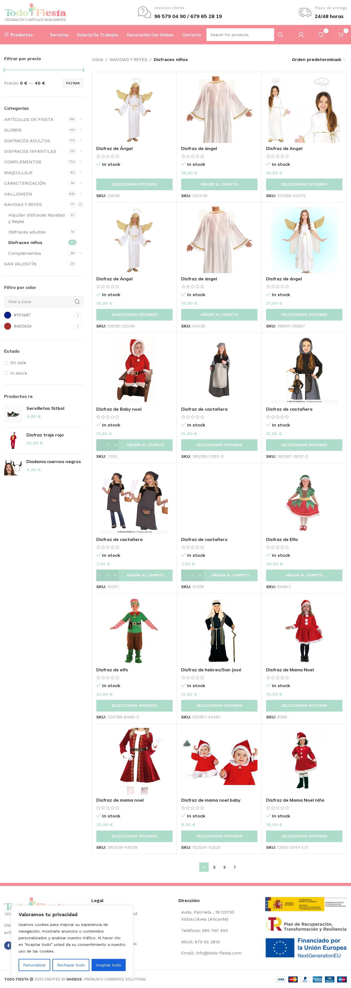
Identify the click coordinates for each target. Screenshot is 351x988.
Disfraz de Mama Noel (290, 669)
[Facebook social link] (8, 945)
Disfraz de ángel (199, 148)
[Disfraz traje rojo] (13, 441)
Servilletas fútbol (45, 408)
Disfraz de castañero (204, 539)
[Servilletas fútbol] (13, 414)
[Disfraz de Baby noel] (134, 370)
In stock (18, 373)
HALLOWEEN (18, 194)
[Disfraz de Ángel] (134, 109)
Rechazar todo (71, 965)
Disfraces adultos (27, 232)
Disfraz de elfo (112, 669)
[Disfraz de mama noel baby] (219, 761)
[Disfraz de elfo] (134, 631)
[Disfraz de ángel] (219, 109)
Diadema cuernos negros (53, 461)
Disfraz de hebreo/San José (211, 669)
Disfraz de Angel (284, 148)
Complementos (24, 253)
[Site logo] (35, 12)
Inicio (97, 59)
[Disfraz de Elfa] (304, 500)
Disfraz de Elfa (282, 539)
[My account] (301, 34)
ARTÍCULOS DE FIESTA (29, 119)
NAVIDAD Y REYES (23, 204)
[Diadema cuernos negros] (13, 467)
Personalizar (34, 965)
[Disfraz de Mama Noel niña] (304, 761)
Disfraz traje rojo (45, 435)
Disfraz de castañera (204, 409)
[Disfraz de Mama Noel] (304, 631)
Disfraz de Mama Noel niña (295, 800)
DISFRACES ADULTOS (27, 140)
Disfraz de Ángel (114, 148)
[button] (219, 184)
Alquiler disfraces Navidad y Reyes (36, 218)
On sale (18, 362)
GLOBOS (13, 130)
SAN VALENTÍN (20, 263)
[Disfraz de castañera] (219, 370)
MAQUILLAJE (18, 172)
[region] (72, 941)
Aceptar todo (108, 965)
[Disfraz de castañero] (219, 500)
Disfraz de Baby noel (119, 409)
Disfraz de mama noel (120, 800)
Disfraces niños (25, 242)
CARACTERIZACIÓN (25, 183)
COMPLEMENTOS (22, 161)
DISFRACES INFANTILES (30, 151)
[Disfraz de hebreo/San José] (219, 631)
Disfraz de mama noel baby (211, 800)
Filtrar (73, 83)
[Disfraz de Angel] (304, 109)
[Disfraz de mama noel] (134, 761)
